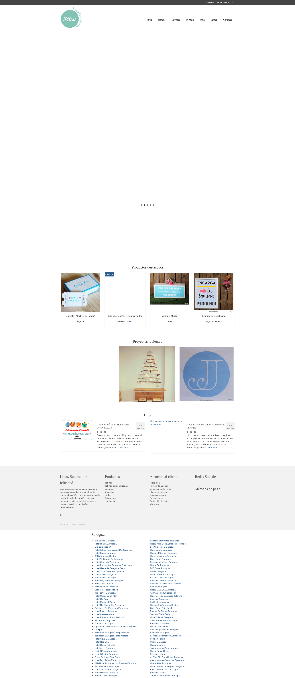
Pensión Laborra (158, 654)
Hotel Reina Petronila (104, 645)
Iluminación (110, 501)
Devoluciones (156, 498)
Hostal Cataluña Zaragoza (163, 589)
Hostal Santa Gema (159, 651)
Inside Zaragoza (158, 571)
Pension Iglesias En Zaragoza (164, 629)
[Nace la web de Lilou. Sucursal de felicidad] (167, 436)
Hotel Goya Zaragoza (104, 639)
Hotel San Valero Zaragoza (107, 669)
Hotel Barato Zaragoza (161, 550)
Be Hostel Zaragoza (159, 602)
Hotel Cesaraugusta (104, 614)
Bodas (108, 495)
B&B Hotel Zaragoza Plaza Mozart (111, 635)
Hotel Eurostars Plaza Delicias (109, 617)
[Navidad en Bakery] (147, 374)
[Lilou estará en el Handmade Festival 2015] (77, 430)
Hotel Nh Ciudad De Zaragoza (109, 605)
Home (149, 20)
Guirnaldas (110, 498)
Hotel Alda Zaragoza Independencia (111, 632)
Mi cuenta (210, 3)
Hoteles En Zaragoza (104, 648)
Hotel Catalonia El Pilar (105, 596)
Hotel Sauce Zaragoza (105, 553)
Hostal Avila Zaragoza (160, 663)
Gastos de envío (158, 495)
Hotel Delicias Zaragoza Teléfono (166, 596)
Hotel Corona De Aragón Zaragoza (167, 666)
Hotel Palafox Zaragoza (105, 611)
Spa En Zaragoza (158, 586)
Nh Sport (98, 629)
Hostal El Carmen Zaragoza (163, 553)
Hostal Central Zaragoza (106, 654)
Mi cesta (227, 3)
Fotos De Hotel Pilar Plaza (107, 657)
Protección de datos (159, 501)
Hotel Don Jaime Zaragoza (107, 660)
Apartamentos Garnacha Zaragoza (167, 660)
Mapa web (155, 504)
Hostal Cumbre (157, 645)
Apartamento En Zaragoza (163, 593)
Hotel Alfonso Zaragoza (105, 577)
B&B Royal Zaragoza (160, 568)
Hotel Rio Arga (101, 599)
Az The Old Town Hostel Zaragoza (166, 657)
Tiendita (161, 20)
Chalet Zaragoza (158, 642)
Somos (214, 20)
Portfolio (190, 20)
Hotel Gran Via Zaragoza (106, 562)
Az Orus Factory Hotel (105, 620)
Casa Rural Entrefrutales (162, 608)
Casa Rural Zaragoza (160, 559)
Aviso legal (155, 483)
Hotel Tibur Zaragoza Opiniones (110, 571)
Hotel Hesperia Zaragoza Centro (110, 568)
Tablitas (108, 483)
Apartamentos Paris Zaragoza (164, 648)
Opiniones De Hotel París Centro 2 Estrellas (115, 626)
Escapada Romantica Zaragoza (165, 635)
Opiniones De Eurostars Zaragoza (111, 608)
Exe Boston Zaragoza (105, 540)
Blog (202, 20)
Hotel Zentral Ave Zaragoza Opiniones (113, 565)
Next (237, 120)
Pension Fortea (157, 639)
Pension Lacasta (158, 672)
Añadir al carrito (80, 326)
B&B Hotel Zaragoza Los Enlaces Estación (115, 663)
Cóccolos (109, 492)
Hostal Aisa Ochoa (159, 626)
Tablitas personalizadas (116, 486)
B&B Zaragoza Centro (105, 556)
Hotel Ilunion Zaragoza (105, 544)
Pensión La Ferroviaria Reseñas (165, 583)
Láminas (109, 489)
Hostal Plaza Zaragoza (105, 651)
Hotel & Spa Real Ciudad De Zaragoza (113, 550)
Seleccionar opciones (214, 326)
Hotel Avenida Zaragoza (106, 586)
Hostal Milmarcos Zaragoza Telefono (168, 544)
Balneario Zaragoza (159, 632)
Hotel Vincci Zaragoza (105, 574)
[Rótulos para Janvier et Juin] (206, 374)
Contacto (227, 20)
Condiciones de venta (160, 489)
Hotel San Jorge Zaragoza (163, 556)
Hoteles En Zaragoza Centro (164, 605)
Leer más (123, 447)
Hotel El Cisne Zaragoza (106, 675)
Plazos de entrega (158, 492)
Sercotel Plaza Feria (160, 614)
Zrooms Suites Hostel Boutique (165, 675)
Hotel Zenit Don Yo (103, 583)
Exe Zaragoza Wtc (103, 547)
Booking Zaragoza (159, 599)
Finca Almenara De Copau (107, 666)
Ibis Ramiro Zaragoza (105, 593)
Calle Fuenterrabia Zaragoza (164, 620)
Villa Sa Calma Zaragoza (162, 577)
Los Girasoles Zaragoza (161, 547)
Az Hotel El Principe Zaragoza (164, 540)
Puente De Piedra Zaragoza (163, 611)
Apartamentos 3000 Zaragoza (164, 669)
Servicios (176, 20)
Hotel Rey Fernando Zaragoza (109, 580)
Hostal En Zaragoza (159, 565)
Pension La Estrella (159, 623)
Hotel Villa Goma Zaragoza (163, 574)
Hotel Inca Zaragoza (104, 623)
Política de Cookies (159, 486)
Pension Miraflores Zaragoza (164, 562)
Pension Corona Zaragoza (163, 580)
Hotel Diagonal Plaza (104, 602)
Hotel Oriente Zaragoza (161, 617)
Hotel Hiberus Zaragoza (106, 672)
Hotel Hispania (101, 642)
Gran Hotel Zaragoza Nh (106, 589)
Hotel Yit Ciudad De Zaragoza (108, 559)
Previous (57, 120)
